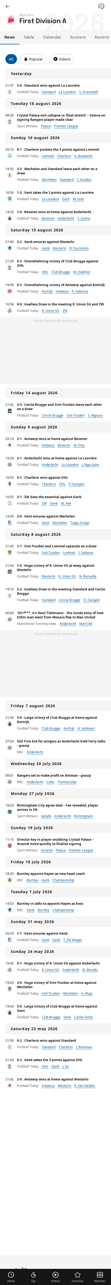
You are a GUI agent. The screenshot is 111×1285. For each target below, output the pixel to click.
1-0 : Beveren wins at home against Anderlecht (54, 212)
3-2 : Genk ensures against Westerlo (45, 242)
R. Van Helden (84, 1085)
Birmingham (83, 816)
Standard (49, 92)
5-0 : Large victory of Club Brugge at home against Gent (57, 1008)
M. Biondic (90, 969)
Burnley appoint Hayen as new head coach (51, 873)
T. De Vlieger (72, 940)
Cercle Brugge (52, 415)
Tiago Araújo (79, 522)
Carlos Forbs (83, 1017)
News (9, 37)
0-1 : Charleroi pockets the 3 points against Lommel (58, 149)
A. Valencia (80, 291)
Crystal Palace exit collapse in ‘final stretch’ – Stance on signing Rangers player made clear (61, 117)
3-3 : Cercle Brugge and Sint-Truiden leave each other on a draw (59, 406)
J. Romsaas (84, 1047)
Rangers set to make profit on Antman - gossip (54, 775)
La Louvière (67, 92)
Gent (66, 199)
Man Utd (85, 623)
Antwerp (62, 291)
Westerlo (59, 248)
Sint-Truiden (76, 415)
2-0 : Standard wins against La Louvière (48, 85)
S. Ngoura (95, 415)
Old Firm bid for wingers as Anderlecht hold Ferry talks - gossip (61, 743)
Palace (46, 126)
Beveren (48, 218)
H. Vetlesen (86, 728)
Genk (46, 248)
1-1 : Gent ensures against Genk (42, 933)
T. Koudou (84, 179)
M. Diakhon (81, 272)
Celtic (50, 782)
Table (29, 37)
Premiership (67, 782)
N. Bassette (87, 576)
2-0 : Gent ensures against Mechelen (46, 516)
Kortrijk (47, 291)
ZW (65, 310)
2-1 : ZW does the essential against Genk (49, 497)
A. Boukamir (83, 156)
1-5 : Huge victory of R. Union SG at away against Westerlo (55, 567)
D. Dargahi (92, 600)
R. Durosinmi (79, 248)
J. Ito (66, 1066)
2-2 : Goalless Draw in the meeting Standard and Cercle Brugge (61, 591)
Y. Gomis (83, 218)
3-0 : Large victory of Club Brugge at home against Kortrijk (57, 719)
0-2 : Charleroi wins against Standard (46, 1040)
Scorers (78, 37)
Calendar (52, 37)
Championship (63, 880)
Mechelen (49, 179)
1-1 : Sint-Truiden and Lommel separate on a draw (56, 546)
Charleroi (64, 156)
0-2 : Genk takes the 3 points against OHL (50, 1060)
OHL (45, 272)
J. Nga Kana (90, 464)
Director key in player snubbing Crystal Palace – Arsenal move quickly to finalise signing (55, 841)
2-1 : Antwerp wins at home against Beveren (52, 438)
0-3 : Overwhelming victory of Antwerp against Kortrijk (61, 285)
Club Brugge (60, 272)
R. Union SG (50, 310)
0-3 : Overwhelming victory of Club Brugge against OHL (57, 263)
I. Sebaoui (85, 552)
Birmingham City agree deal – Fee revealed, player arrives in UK (57, 807)
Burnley (32, 880)
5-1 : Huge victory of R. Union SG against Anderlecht (58, 963)
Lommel (48, 156)
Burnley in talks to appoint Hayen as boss (50, 903)
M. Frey (79, 445)
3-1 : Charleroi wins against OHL (42, 477)
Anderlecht (66, 218)
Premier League (66, 126)
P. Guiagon (76, 484)
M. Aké (66, 503)
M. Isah (78, 199)
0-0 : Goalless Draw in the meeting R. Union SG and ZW (60, 304)
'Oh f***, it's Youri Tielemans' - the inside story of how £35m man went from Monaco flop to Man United (60, 615)
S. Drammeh (88, 92)
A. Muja (86, 993)
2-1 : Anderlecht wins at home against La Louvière (57, 458)
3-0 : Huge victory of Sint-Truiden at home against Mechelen (56, 984)
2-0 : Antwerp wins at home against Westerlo (52, 1079)
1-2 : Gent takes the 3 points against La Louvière (55, 192)
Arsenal (47, 850)
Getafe (46, 816)
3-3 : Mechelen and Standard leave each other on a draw (57, 171)
